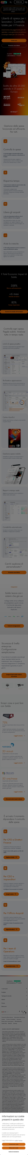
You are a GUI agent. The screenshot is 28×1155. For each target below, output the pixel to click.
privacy (20, 1140)
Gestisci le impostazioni (14, 1151)
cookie (16, 1140)
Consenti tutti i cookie (13, 1144)
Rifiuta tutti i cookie (13, 1148)
